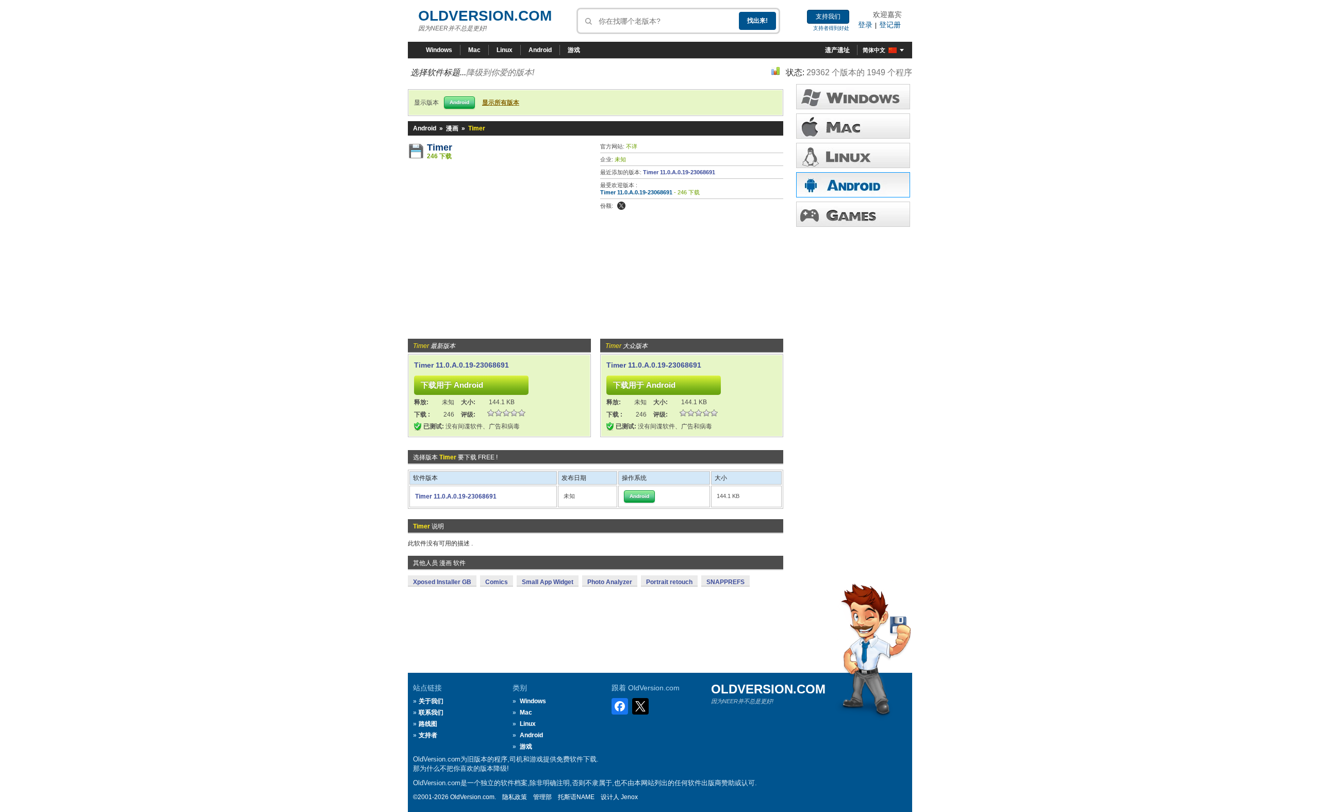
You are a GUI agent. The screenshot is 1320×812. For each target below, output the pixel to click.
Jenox (629, 797)
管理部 (542, 797)
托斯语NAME (576, 797)
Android (540, 50)
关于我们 (431, 701)
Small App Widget (547, 582)
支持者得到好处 (831, 28)
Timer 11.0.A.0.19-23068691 (679, 172)
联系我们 (431, 712)
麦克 (853, 126)
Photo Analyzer (609, 582)
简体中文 (874, 50)
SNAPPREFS (725, 582)
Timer (439, 147)
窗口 (853, 96)
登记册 (890, 25)
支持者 (428, 735)
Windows (439, 50)
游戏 (574, 50)
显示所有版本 (500, 102)
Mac (474, 50)
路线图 (428, 723)
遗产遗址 (837, 50)
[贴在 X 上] (621, 206)
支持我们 (828, 16)
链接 (853, 155)
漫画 (452, 128)
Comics (496, 582)
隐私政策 (514, 797)
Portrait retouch (669, 582)
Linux (505, 50)
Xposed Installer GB (442, 582)
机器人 (853, 184)
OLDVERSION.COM (485, 16)
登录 (865, 25)
